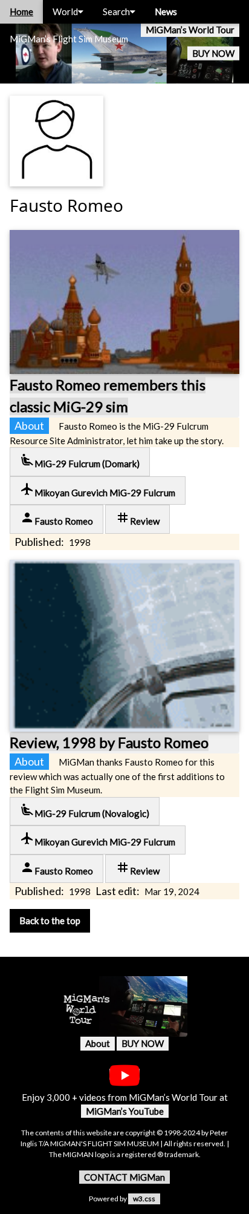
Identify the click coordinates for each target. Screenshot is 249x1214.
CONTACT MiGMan (124, 1177)
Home (21, 11)
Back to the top (49, 920)
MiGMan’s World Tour (190, 29)
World (65, 11)
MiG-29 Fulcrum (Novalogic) (84, 810)
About (97, 1043)
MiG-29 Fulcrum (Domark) (80, 461)
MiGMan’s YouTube (125, 1111)
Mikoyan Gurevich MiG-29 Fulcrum (97, 490)
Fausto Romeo (56, 518)
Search (116, 11)
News (166, 11)
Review (137, 518)
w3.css (144, 1198)
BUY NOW (213, 53)
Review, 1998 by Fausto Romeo (109, 742)
